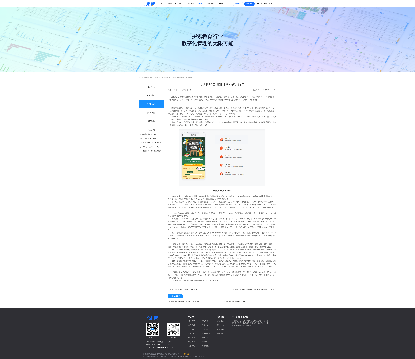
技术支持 (151, 112)
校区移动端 (206, 333)
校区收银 (191, 337)
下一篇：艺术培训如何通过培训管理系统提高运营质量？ (254, 289)
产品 (180, 4)
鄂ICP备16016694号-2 (191, 356)
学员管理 (191, 325)
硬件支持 (205, 337)
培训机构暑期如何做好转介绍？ (183, 77)
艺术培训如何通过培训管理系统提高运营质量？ (185, 301)
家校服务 (191, 342)
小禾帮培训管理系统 (145, 77)
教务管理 (191, 333)
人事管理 (191, 346)
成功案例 (191, 4)
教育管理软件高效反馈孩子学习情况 (152, 134)
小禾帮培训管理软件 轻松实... (150, 147)
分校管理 (205, 329)
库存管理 (205, 346)
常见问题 (220, 329)
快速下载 (238, 4)
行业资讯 (167, 77)
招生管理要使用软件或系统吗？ (150, 151)
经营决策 (205, 325)
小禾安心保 (206, 342)
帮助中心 (220, 325)
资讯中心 (201, 4)
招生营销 (191, 321)
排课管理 (191, 329)
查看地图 (186, 354)
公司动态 (151, 95)
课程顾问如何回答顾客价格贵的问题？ (236, 301)
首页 (162, 4)
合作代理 (211, 4)
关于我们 (220, 333)
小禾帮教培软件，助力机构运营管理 (152, 142)
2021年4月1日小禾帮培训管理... (151, 138)
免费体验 (249, 4)
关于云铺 (220, 4)
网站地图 (201, 356)
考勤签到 (205, 321)
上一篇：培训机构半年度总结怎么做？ (182, 289)
